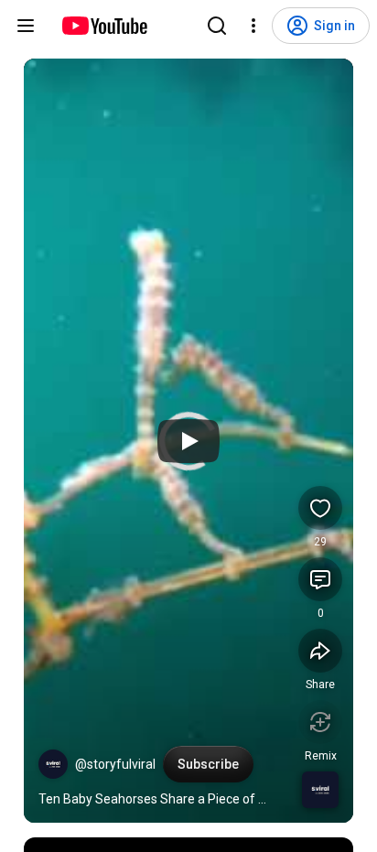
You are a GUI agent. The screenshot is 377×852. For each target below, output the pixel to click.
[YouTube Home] (104, 25)
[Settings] (253, 26)
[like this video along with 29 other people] (320, 508)
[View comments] (320, 579)
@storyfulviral (115, 764)
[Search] (217, 26)
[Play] (188, 441)
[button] (53, 764)
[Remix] (320, 722)
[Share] (320, 651)
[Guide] (26, 26)
